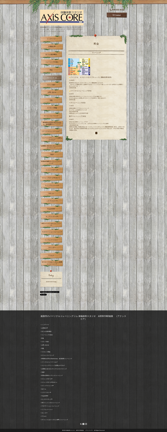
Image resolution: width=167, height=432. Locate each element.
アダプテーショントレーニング (52, 232)
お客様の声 (52, 46)
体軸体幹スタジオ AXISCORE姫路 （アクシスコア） (80, 430)
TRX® (52, 154)
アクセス (51, 255)
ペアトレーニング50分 (77, 103)
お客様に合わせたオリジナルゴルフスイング (51, 147)
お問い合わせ (52, 92)
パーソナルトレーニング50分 (81, 91)
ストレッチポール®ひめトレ (51, 178)
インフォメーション (51, 240)
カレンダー (52, 247)
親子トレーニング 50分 (77, 116)
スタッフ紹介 (51, 85)
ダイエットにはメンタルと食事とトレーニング (52, 263)
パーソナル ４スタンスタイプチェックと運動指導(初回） (91, 77)
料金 (51, 70)
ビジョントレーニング (51, 116)
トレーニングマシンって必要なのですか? (52, 139)
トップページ (51, 39)
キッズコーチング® (52, 216)
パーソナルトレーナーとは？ (51, 131)
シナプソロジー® (52, 201)
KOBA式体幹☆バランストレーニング (51, 162)
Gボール (51, 193)
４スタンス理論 (52, 108)
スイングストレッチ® (52, 185)
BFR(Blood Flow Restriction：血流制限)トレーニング (52, 123)
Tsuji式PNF (51, 209)
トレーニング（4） (52, 78)
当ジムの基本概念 (51, 54)
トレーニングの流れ (51, 62)
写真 (51, 100)
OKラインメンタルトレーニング (51, 224)
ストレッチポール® (52, 170)
